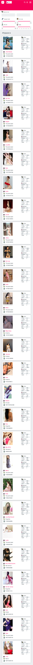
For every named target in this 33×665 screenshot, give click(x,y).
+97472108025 (9, 335)
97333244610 (9, 381)
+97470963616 (9, 149)
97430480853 (9, 428)
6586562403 (9, 451)
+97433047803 (9, 56)
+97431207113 (9, 79)
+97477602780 (9, 172)
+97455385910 (9, 126)
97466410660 (9, 498)
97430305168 (9, 544)
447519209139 (9, 614)
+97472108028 (9, 358)
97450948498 (9, 474)
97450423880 (9, 567)
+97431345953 (9, 242)
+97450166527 (9, 288)
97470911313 (9, 591)
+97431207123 (9, 195)
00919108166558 (10, 405)
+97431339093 (9, 219)
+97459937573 (9, 102)
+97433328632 (9, 312)
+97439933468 (9, 265)
